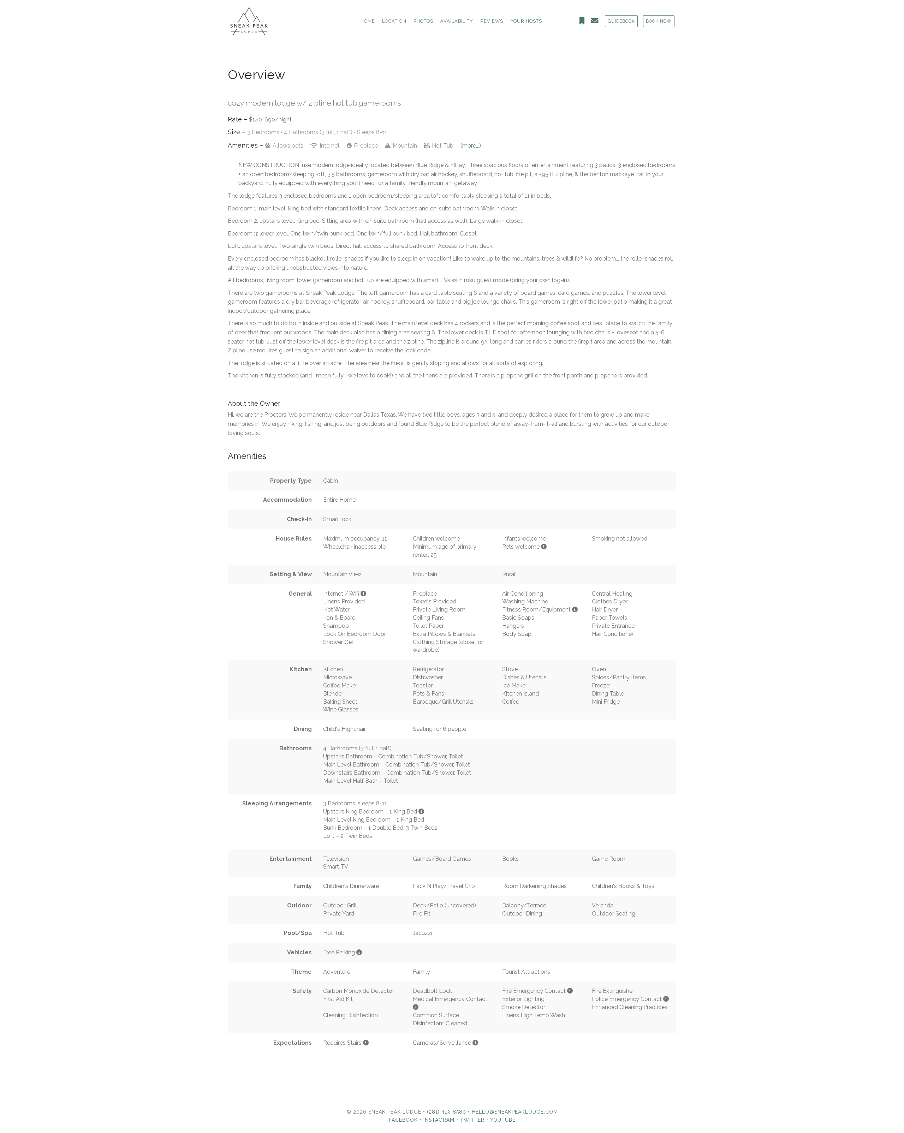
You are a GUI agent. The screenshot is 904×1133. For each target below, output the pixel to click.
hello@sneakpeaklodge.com (515, 1112)
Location (394, 21)
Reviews (491, 21)
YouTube (503, 1120)
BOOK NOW (659, 21)
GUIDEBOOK (621, 21)
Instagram (438, 1120)
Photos (423, 21)
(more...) (470, 145)
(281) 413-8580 (446, 1112)
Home (368, 21)
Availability (456, 21)
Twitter (472, 1120)
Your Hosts (526, 21)
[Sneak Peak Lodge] (302, 21)
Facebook (403, 1120)
